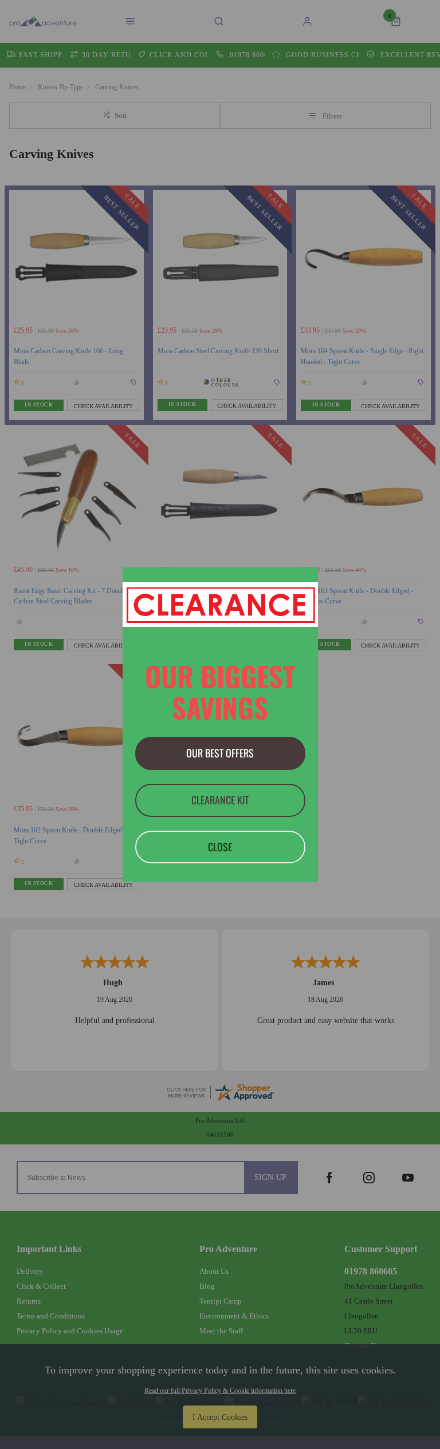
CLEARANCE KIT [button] (220, 799)
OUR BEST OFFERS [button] (220, 752)
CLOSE (220, 846)
